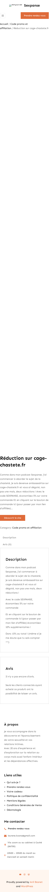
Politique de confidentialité (22, 796)
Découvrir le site (12, 518)
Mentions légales (16, 800)
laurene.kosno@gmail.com (21, 835)
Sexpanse (32, 5)
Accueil (4, 23)
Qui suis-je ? (13, 782)
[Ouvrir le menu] (2, 15)
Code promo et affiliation (27, 527)
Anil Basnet (36, 882)
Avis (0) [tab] (7, 544)
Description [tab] (9, 537)
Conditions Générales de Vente (24, 805)
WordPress (27, 886)
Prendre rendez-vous (34, 15)
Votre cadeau (14, 791)
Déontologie (14, 809)
